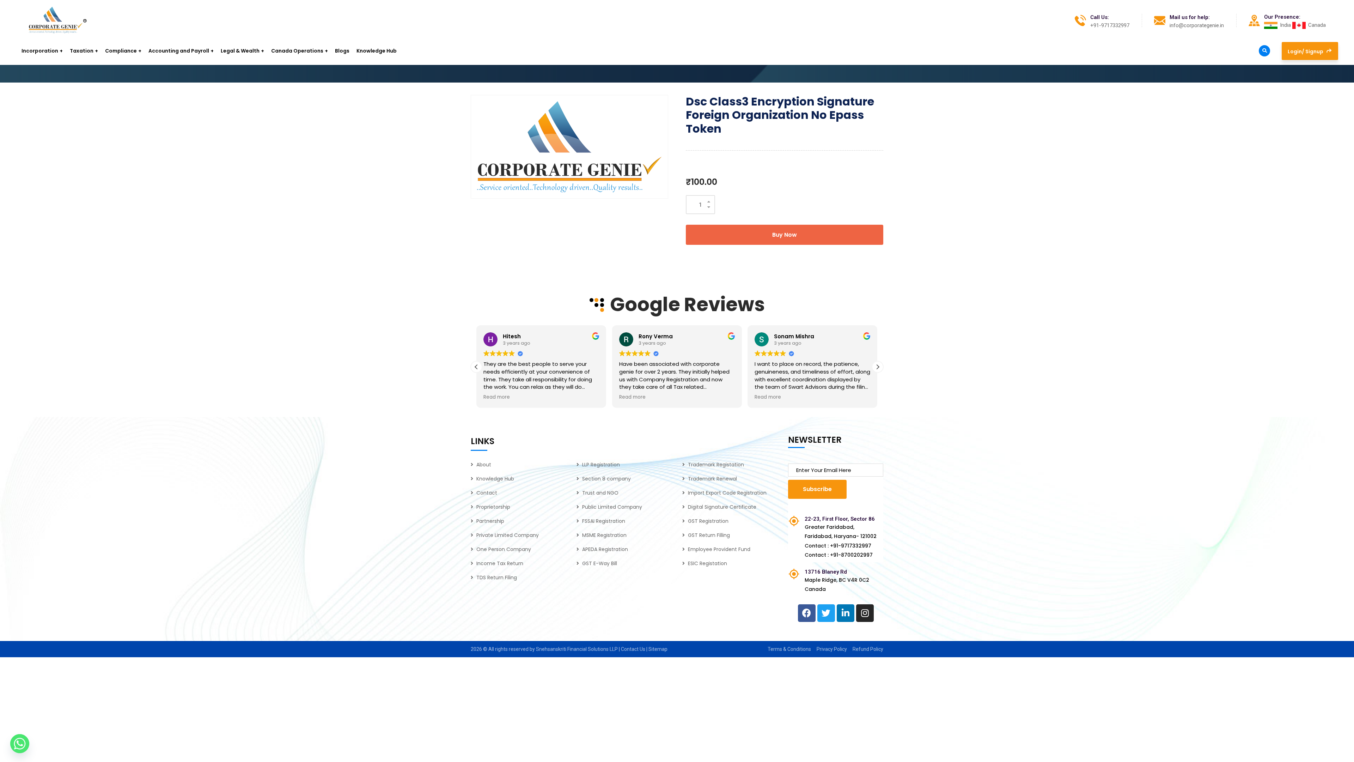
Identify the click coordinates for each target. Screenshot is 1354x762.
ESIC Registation (707, 563)
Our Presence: (1282, 17)
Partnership (490, 521)
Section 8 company (606, 478)
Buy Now (784, 235)
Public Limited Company (612, 506)
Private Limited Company (507, 535)
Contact (486, 492)
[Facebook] (807, 613)
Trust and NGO (600, 492)
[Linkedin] (845, 613)
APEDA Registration (605, 549)
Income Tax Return (499, 563)
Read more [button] (496, 397)
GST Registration (708, 521)
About (483, 464)
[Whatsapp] (19, 743)
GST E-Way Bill (599, 563)
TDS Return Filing (496, 577)
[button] (877, 367)
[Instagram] (865, 613)
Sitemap (657, 649)
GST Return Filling (709, 535)
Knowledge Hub (495, 478)
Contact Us (633, 649)
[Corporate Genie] (58, 20)
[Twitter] (826, 613)
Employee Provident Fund (719, 549)
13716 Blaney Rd (826, 572)
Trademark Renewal (712, 478)
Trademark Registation (716, 464)
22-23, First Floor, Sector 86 (840, 519)
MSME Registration (604, 535)
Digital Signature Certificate (722, 506)
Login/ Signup (1306, 51)
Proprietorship (493, 506)
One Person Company (503, 549)
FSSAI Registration (603, 521)
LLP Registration (601, 464)
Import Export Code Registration (727, 492)
